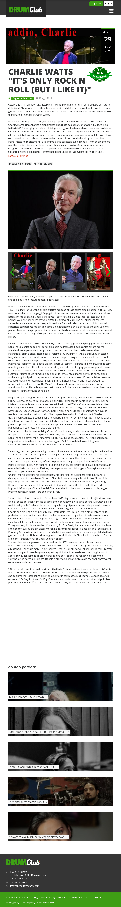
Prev (12, 272)
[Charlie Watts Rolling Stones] (73, 271)
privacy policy (12, 902)
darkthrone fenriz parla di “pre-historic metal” (38, 732)
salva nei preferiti (21, 163)
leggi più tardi (44, 163)
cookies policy (28, 902)
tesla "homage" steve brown (27, 697)
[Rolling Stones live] (98, 271)
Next (108, 272)
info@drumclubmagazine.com (24, 885)
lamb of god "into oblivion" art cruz (32, 767)
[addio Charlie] (23, 271)
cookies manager (45, 902)
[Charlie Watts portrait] (60, 209)
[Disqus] (60, 627)
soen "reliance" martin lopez (27, 802)
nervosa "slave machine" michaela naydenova (37, 837)
